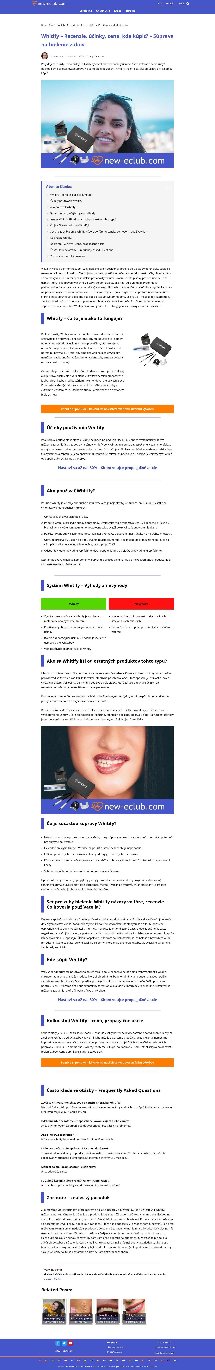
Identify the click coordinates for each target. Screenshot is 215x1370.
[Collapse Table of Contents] (168, 186)
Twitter (57, 1279)
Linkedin (48, 1279)
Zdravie (130, 10)
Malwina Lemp (56, 56)
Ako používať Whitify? (63, 207)
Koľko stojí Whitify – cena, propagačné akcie (77, 244)
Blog (160, 3)
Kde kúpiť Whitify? (61, 237)
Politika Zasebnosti (164, 1352)
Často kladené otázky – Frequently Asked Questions (81, 250)
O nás (181, 3)
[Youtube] (70, 1343)
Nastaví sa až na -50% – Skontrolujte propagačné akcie (107, 467)
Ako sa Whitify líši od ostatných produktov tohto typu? (83, 219)
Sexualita (86, 10)
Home (44, 25)
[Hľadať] (187, 3)
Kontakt (170, 3)
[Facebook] (57, 1343)
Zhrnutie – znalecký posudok (67, 256)
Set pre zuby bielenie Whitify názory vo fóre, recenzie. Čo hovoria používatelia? (98, 231)
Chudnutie (103, 10)
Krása (118, 10)
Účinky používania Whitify (66, 201)
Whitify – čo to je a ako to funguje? (71, 194)
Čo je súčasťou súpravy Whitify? (69, 225)
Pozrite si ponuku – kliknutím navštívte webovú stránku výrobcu (107, 409)
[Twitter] (64, 1343)
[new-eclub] (49, 3)
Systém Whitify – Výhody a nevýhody (72, 213)
